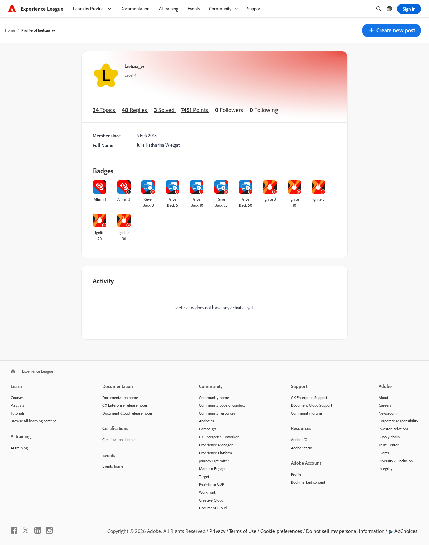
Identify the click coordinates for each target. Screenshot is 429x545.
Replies (135, 110)
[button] (391, 30)
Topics (104, 110)
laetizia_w (134, 66)
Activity (103, 281)
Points (195, 110)
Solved (165, 110)
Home (10, 30)
